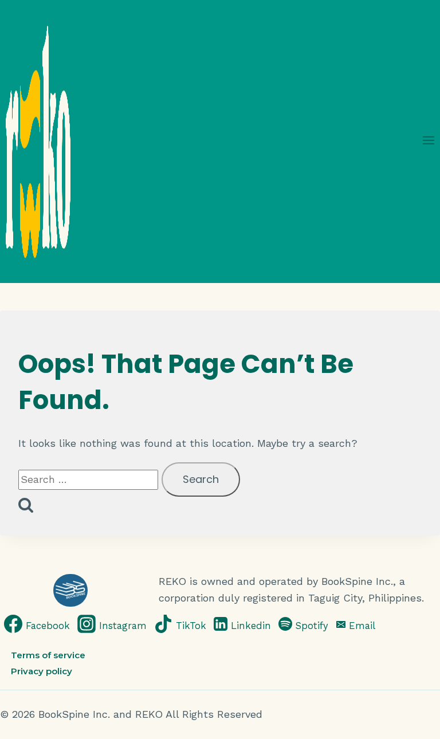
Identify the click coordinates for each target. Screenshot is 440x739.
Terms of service (48, 654)
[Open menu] (428, 141)
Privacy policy (41, 671)
